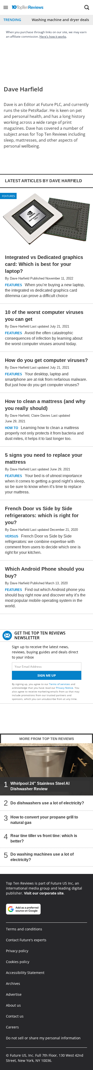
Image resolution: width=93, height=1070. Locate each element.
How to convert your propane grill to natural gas (44, 820)
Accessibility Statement (25, 972)
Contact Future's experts (26, 940)
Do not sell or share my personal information (43, 1038)
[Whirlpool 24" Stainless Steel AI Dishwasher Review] (46, 769)
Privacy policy (17, 950)
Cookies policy (17, 961)
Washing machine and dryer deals (60, 19)
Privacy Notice (64, 687)
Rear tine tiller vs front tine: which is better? (43, 838)
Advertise (14, 994)
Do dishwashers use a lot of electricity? (47, 803)
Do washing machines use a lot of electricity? (42, 857)
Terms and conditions (24, 929)
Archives (13, 983)
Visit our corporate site (43, 893)
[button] (5, 7)
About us (13, 1005)
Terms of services (60, 684)
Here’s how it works (52, 36)
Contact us (15, 1016)
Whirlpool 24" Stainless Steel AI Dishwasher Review (39, 786)
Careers (12, 1027)
